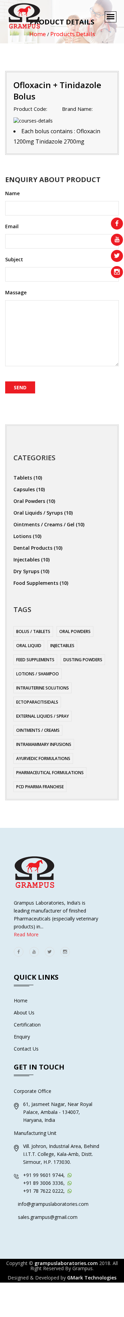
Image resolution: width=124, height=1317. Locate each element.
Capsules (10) (29, 489)
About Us (24, 1012)
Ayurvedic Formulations (43, 758)
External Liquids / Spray (42, 716)
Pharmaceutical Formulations (50, 773)
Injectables (62, 646)
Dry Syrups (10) (31, 571)
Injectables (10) (31, 559)
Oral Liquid (28, 646)
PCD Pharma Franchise (40, 787)
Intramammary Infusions (43, 744)
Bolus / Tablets (33, 631)
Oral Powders (75, 631)
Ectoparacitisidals (37, 702)
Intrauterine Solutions (42, 688)
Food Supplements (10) (40, 583)
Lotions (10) (27, 536)
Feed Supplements (35, 660)
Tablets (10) (27, 477)
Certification (27, 1024)
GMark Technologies (91, 1277)
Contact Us (26, 1048)
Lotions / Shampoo (37, 674)
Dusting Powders (82, 660)
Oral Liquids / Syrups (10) (43, 512)
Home (21, 1000)
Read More (26, 934)
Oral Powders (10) (34, 501)
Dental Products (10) (37, 548)
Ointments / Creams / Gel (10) (48, 524)
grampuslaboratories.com (66, 1263)
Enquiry (22, 1036)
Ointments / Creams (38, 730)
